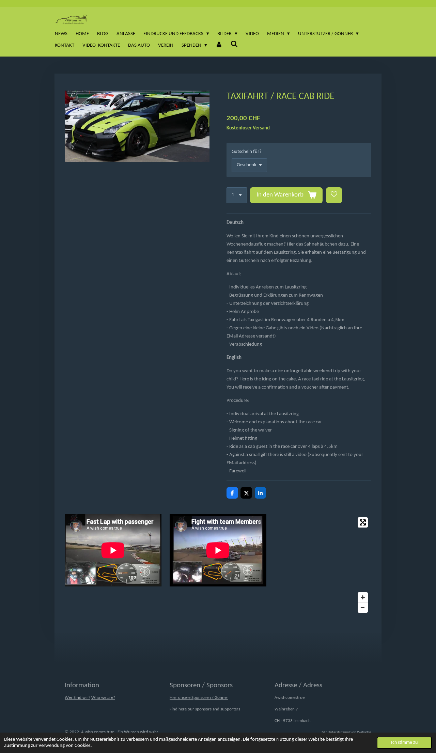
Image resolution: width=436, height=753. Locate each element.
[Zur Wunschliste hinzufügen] (334, 195)
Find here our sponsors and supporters (205, 709)
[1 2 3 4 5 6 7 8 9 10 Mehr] (237, 195)
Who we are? (103, 697)
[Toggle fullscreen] (363, 522)
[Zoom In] (363, 597)
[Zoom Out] (363, 607)
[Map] (323, 565)
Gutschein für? (247, 151)
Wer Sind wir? (77, 697)
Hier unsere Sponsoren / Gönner (199, 697)
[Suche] (234, 45)
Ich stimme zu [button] (404, 742)
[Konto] (219, 45)
